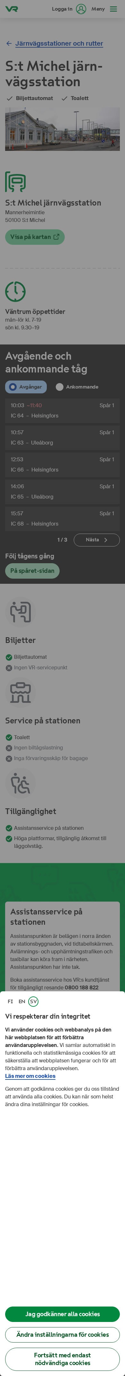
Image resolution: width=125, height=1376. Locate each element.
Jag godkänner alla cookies (62, 1314)
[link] (10, 1001)
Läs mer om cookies (30, 1076)
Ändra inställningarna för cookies (62, 1334)
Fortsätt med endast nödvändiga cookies (62, 1359)
